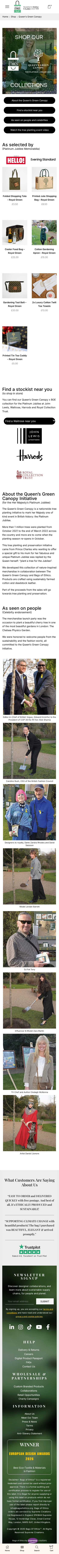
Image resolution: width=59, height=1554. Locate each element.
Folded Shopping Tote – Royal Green (15, 198)
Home (5, 17)
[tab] (29, 421)
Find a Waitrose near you (20, 421)
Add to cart (14, 211)
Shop (13, 17)
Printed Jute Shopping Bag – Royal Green (44, 198)
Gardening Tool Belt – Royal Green (14, 304)
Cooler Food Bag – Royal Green (15, 251)
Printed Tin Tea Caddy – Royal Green (15, 357)
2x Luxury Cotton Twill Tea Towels (44, 304)
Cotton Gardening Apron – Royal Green (44, 251)
